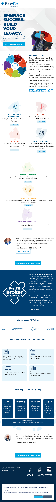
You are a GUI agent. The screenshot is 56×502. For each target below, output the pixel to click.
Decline (47, 496)
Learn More (14, 124)
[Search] (50, 4)
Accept (38, 496)
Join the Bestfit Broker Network (28, 263)
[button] (54, 3)
